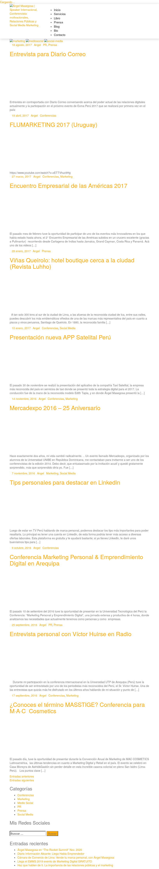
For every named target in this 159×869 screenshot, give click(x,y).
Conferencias (48, 115)
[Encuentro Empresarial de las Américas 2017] (79, 211)
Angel (37, 45)
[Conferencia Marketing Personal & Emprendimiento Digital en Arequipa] (79, 588)
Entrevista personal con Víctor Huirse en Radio (70, 634)
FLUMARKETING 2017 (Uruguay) (53, 124)
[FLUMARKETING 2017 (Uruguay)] (79, 150)
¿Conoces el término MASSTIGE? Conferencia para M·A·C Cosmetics (77, 707)
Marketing (66, 176)
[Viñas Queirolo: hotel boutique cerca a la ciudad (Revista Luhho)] (79, 292)
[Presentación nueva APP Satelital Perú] (79, 362)
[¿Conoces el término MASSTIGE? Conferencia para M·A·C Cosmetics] (79, 736)
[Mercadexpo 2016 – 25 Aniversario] (79, 433)
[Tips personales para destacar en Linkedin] (79, 507)
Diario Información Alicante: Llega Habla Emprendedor (50, 853)
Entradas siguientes (22, 780)
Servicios (60, 14)
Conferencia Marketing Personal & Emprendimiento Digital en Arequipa (76, 560)
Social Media (67, 328)
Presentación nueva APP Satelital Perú (60, 337)
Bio (56, 30)
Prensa (58, 22)
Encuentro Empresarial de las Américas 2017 (68, 185)
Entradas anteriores (22, 776)
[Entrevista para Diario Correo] (79, 79)
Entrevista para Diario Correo (48, 54)
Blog (57, 26)
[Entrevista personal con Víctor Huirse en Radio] (79, 659)
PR (45, 45)
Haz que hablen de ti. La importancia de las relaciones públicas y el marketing (65, 865)
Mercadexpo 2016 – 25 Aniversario (55, 408)
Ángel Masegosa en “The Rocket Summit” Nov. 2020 (49, 850)
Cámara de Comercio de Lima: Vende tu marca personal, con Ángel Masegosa (65, 857)
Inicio (57, 10)
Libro (57, 18)
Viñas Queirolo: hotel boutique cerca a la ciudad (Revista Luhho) (72, 263)
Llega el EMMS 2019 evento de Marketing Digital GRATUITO (54, 861)
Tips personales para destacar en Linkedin (65, 482)
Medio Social (25, 803)
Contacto (59, 35)
